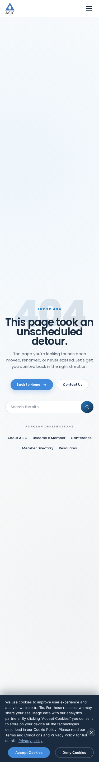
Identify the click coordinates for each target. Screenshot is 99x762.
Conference (81, 437)
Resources (68, 448)
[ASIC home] (10, 8)
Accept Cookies (29, 752)
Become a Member (49, 437)
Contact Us (72, 384)
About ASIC (17, 437)
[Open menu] (89, 8)
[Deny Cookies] (91, 732)
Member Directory (38, 448)
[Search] (87, 407)
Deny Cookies (74, 752)
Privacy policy (30, 741)
